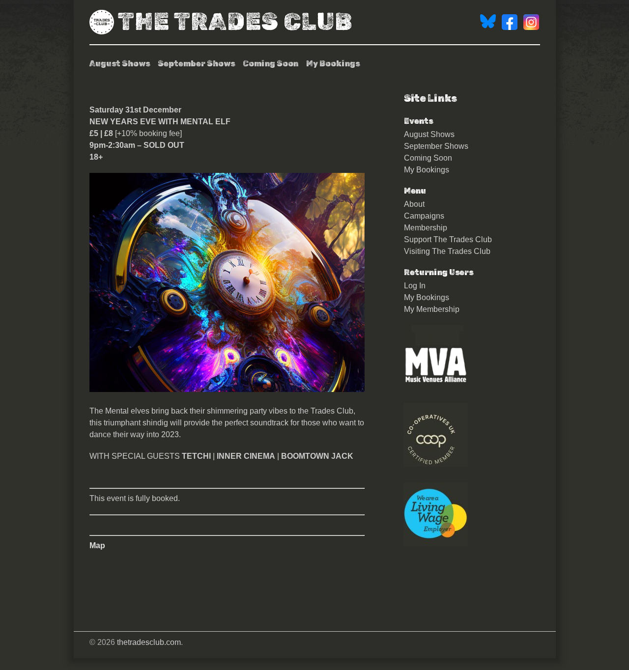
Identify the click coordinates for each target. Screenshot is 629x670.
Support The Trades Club (448, 239)
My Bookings (333, 63)
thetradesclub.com (149, 642)
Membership (425, 227)
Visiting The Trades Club (447, 251)
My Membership (431, 309)
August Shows (119, 63)
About (414, 204)
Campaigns (424, 216)
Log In (415, 285)
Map (97, 545)
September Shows (196, 63)
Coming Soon (270, 63)
